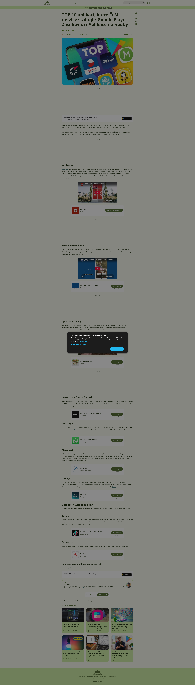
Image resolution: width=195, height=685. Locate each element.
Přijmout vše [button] (117, 349)
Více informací (83, 341)
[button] (97, 344)
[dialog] (97, 342)
